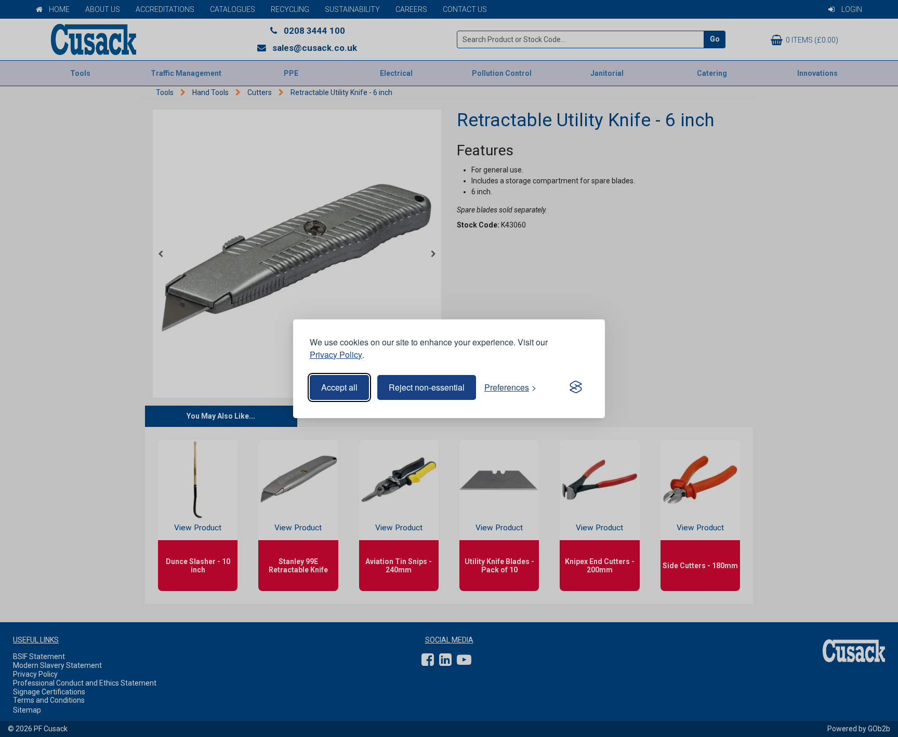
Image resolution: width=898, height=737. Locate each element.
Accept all (339, 387)
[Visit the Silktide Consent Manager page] (575, 387)
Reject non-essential (427, 387)
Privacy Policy (336, 354)
